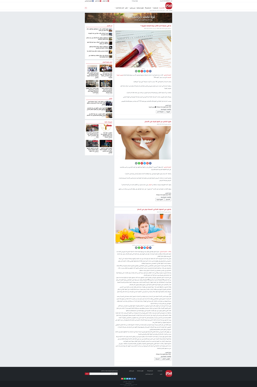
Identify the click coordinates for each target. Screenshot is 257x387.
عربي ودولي (132, 8)
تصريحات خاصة (108, 122)
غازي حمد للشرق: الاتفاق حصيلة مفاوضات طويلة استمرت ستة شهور (93, 150)
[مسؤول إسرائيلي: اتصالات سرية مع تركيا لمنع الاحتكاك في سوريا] (110, 43)
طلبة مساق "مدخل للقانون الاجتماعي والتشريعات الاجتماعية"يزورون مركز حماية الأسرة (92, 90)
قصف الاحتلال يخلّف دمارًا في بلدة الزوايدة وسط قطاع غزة (98, 34)
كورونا (168, 112)
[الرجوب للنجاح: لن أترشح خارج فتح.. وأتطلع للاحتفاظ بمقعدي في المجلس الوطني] (106, 143)
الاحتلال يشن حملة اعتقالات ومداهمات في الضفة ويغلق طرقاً (98, 56)
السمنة (157, 359)
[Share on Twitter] (144, 71)
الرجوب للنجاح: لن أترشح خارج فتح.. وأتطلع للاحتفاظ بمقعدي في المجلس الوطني (106, 150)
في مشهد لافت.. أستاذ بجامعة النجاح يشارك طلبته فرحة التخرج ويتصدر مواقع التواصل (96, 103)
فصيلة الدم (160, 112)
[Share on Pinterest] (142, 71)
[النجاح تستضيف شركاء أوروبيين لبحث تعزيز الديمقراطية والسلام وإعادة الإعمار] (106, 83)
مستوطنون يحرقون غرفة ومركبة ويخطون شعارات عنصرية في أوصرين (98, 47)
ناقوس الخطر (166, 359)
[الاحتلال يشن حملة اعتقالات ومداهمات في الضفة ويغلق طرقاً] (110, 56)
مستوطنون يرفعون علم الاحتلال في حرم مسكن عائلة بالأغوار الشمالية (97, 38)
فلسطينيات (155, 8)
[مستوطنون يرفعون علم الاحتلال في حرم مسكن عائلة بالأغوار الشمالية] (110, 39)
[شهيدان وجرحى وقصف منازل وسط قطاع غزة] (110, 52)
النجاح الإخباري (168, 5)
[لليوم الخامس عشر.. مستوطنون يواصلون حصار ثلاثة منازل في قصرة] (110, 30)
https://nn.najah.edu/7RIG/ (163, 195)
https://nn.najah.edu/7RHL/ (163, 354)
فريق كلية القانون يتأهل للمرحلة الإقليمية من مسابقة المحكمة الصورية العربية (93, 75)
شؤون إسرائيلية (140, 8)
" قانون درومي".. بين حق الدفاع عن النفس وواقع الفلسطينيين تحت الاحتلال (96, 114)
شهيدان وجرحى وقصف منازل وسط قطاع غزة (97, 51)
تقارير (126, 8)
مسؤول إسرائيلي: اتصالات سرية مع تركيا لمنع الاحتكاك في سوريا (97, 43)
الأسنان (168, 199)
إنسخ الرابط (152, 107)
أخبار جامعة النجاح (120, 8)
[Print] (136, 71)
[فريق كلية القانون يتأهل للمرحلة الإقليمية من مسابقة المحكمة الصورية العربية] (92, 68)
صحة (167, 10)
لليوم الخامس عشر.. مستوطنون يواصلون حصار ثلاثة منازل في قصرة (97, 29)
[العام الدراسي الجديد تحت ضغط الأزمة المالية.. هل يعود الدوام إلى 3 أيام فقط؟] (92, 128)
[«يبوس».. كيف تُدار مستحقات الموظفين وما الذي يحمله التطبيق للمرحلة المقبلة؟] (106, 128)
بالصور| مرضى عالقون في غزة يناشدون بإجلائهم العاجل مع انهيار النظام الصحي (96, 108)
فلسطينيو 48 (148, 8)
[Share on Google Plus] (147, 71)
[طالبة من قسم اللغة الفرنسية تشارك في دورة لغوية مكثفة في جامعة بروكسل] (106, 68)
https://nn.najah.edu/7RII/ (164, 107)
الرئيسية (170, 10)
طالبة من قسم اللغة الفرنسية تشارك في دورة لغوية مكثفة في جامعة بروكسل (106, 75)
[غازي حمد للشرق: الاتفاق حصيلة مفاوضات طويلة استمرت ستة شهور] (92, 143)
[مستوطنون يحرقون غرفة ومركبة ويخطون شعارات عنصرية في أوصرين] (110, 47)
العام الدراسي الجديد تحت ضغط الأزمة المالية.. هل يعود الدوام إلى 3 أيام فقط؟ (92, 135)
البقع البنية (160, 199)
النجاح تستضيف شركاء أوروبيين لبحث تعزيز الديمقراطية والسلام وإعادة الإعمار (107, 90)
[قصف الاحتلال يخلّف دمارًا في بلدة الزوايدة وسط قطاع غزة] (110, 34)
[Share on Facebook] (150, 71)
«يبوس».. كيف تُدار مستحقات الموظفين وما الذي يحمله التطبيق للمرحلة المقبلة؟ (106, 135)
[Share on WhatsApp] (139, 71)
